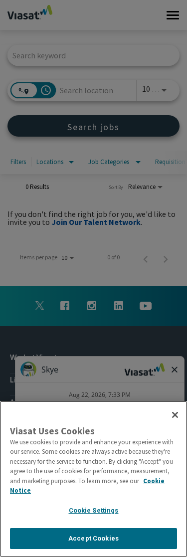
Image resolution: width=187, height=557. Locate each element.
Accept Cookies (93, 538)
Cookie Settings (94, 510)
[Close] (175, 415)
